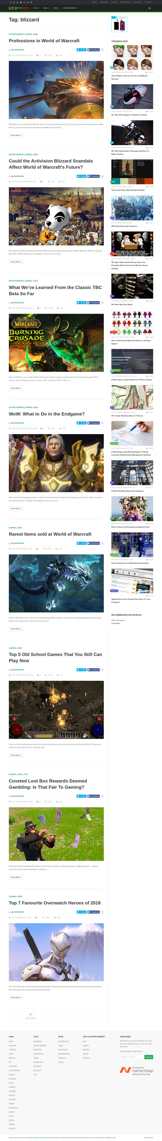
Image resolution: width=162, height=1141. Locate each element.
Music (85, 1054)
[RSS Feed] (25, 2)
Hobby (12, 1104)
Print (11, 1116)
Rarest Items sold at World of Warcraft (50, 534)
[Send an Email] (21, 2)
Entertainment (69, 8)
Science (62, 1058)
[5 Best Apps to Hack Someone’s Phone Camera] (132, 361)
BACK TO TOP (148, 1137)
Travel (12, 1124)
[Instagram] (31, 2)
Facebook (95, 50)
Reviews (37, 1066)
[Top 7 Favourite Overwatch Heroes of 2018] (56, 952)
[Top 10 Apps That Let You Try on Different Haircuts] (132, 57)
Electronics (15, 1070)
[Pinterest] (28, 2)
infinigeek (18, 50)
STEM (55, 8)
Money (12, 1112)
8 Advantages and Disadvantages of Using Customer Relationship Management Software (131, 453)
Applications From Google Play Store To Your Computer (130, 600)
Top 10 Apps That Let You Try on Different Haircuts (129, 77)
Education (63, 1050)
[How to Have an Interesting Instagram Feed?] (132, 508)
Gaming (28, 34)
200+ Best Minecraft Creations (124, 226)
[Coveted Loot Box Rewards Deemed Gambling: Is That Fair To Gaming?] (56, 834)
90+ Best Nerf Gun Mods (121, 304)
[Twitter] (14, 2)
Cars (11, 1054)
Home (36, 1058)
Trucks (12, 1129)
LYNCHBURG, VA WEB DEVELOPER (35, 1137)
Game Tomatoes (118, 620)
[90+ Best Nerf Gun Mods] (132, 286)
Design (12, 1058)
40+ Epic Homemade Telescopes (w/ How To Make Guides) (130, 152)
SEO (35, 1075)
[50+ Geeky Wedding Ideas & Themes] (132, 397)
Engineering (64, 1054)
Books (86, 1046)
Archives (104, 2)
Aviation (12, 1046)
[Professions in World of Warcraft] (56, 90)
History (12, 1099)
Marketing (38, 1062)
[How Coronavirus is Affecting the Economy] (132, 544)
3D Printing (63, 1041)
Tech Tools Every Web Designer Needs (128, 190)
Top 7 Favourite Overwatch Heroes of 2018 (55, 902)
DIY (10, 1062)
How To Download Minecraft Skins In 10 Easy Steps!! (130, 342)
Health (12, 1095)
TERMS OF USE (110, 1137)
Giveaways (39, 1054)
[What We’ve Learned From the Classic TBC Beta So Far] (56, 343)
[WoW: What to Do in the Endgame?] (56, 463)
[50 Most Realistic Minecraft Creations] (132, 472)
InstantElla (115, 623)
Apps (11, 1041)
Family (12, 1075)
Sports (86, 1058)
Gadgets (38, 1050)
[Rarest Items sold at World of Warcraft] (56, 583)
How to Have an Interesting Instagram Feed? (130, 527)
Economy (13, 1066)
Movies (86, 1050)
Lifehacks (13, 1108)
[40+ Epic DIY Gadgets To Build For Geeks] (132, 96)
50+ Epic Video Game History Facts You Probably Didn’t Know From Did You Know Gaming (129, 265)
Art (84, 1041)
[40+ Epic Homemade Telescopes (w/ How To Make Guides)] (132, 132)
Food (11, 1083)
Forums (114, 2)
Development (40, 1046)
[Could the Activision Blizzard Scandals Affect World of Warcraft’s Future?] (56, 216)
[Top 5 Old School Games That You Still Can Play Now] (56, 710)
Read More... (16, 135)
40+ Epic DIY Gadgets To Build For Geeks (129, 115)
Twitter (83, 50)
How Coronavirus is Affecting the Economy (130, 563)
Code (60, 1046)
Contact (148, 2)
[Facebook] (11, 2)
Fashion (12, 1079)
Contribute (125, 2)
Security (38, 1070)
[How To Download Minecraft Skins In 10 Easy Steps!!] (132, 322)
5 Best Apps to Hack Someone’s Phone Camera (131, 380)
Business (38, 1041)
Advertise (137, 2)
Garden (12, 1091)
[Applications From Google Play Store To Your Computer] (132, 580)
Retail (12, 1120)
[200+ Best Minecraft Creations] (132, 208)
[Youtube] (18, 2)
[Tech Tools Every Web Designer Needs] (132, 171)
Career (12, 1050)
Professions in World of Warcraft (44, 40)
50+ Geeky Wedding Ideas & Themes (127, 416)
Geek (45, 8)
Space (61, 1062)
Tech (36, 8)
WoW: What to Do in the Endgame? (47, 414)
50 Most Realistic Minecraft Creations (127, 491)
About (94, 2)
